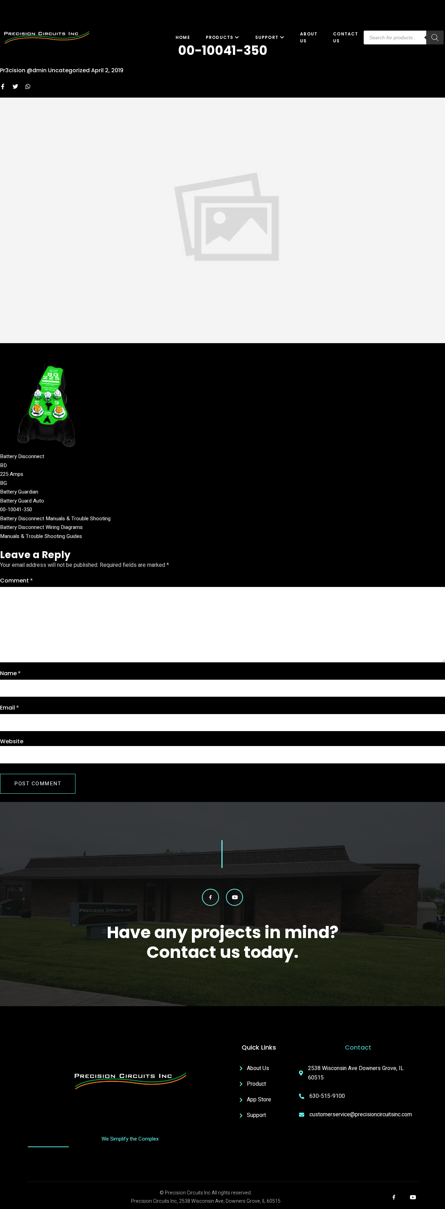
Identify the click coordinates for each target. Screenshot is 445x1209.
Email (9, 708)
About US (308, 37)
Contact (358, 1047)
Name (10, 673)
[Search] (435, 37)
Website (11, 741)
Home (183, 37)
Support (266, 37)
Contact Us (345, 37)
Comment (16, 581)
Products (220, 37)
